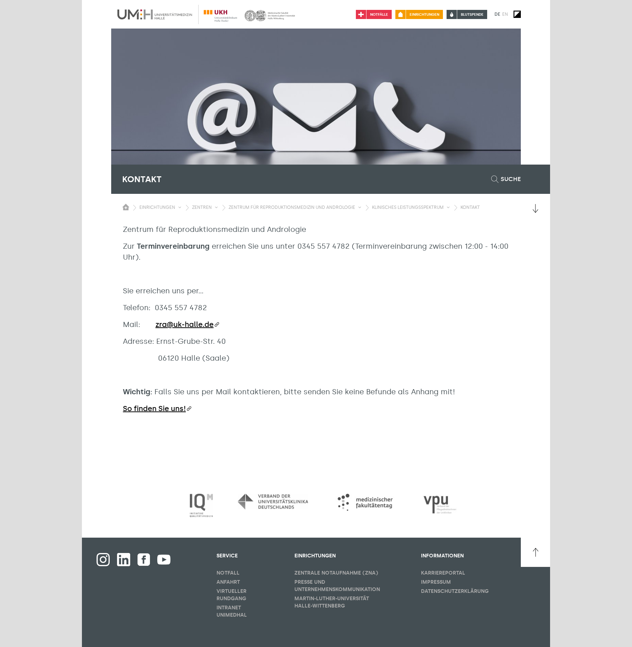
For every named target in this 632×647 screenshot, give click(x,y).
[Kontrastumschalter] (517, 14)
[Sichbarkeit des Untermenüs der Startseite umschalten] (125, 207)
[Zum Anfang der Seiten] (535, 552)
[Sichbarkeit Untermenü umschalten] (179, 207)
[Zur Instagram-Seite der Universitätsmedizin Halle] (103, 559)
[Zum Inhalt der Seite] (535, 208)
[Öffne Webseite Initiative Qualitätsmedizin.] (201, 505)
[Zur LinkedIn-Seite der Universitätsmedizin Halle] (123, 559)
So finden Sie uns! (154, 408)
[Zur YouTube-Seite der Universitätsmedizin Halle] (164, 559)
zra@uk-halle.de (184, 324)
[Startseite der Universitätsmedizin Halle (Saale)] (154, 14)
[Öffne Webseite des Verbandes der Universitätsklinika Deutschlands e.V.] (273, 501)
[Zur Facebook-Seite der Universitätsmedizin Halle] (144, 559)
